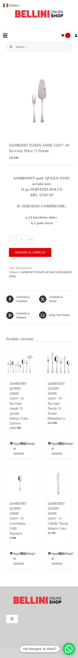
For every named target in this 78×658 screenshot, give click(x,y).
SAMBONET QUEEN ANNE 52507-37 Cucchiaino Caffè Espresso (18, 518)
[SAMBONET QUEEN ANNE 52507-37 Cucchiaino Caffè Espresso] (19, 483)
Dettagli (27, 443)
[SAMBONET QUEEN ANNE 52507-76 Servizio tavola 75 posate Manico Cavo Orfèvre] (19, 363)
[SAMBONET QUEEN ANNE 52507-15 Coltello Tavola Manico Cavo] (58, 483)
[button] (69, 649)
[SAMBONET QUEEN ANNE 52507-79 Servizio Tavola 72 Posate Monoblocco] (58, 363)
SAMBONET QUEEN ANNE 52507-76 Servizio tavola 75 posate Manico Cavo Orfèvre (19, 403)
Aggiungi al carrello (30, 252)
